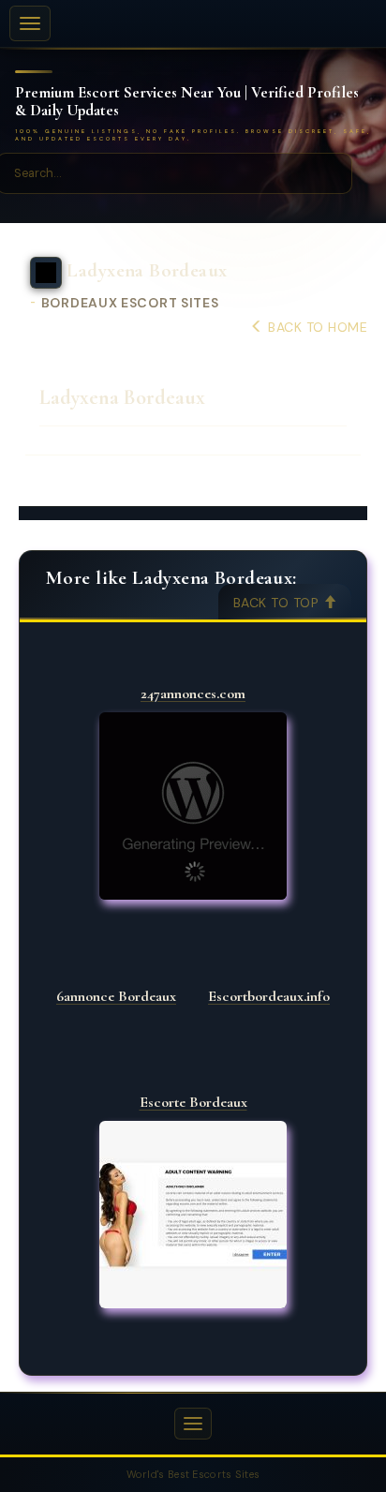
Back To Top (278, 602)
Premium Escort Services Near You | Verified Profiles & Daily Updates (187, 101)
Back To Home (315, 327)
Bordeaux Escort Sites (130, 303)
